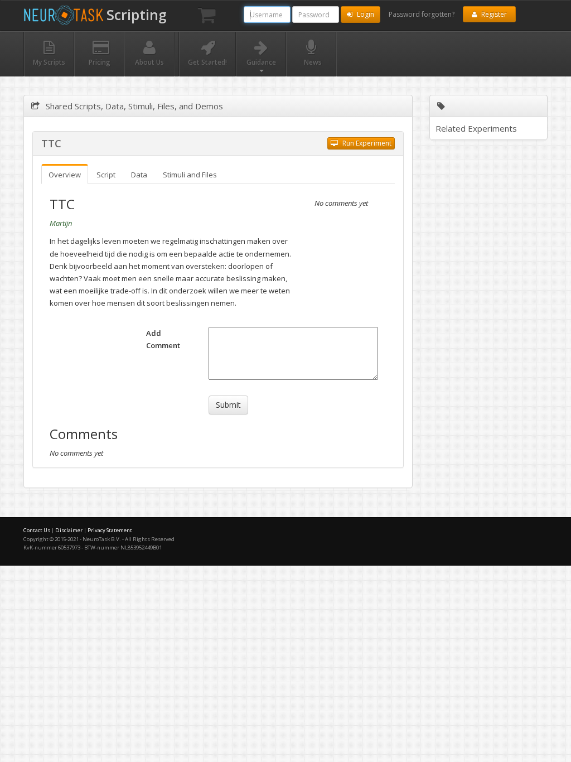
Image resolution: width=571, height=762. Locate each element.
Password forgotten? (421, 14)
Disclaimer (69, 530)
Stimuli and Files (190, 175)
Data (139, 175)
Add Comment (163, 339)
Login (364, 14)
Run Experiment (366, 143)
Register (493, 14)
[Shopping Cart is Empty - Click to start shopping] (207, 16)
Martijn (61, 223)
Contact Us (36, 530)
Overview (65, 175)
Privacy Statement (110, 530)
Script (105, 175)
